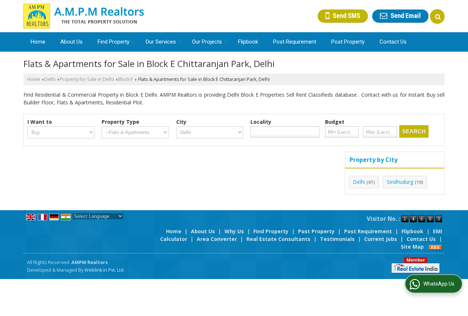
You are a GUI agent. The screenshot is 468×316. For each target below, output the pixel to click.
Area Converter (217, 238)
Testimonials (337, 238)
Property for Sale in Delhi (87, 79)
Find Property (113, 41)
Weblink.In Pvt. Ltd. (104, 270)
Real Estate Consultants (278, 238)
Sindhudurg (400, 181)
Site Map (412, 246)
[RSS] (435, 246)
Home (38, 41)
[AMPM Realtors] (83, 16)
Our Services (161, 41)
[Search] (437, 16)
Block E (125, 79)
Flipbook (248, 41)
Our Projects (207, 41)
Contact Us (393, 41)
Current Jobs (380, 238)
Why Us (234, 231)
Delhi (50, 79)
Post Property (348, 41)
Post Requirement (294, 41)
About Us (71, 41)
